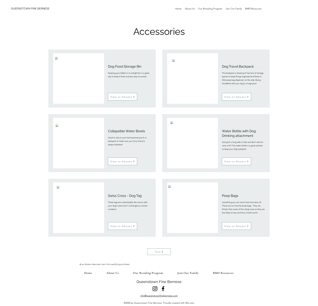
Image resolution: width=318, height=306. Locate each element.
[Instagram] (155, 288)
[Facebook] (163, 288)
